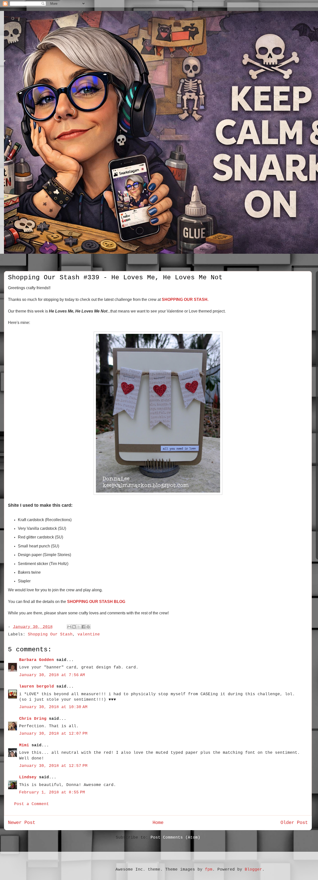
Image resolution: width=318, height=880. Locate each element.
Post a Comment (31, 804)
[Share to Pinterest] (88, 626)
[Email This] (69, 626)
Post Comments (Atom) (175, 837)
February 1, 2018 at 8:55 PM (52, 792)
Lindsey (28, 777)
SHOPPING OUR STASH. (185, 299)
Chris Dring (32, 719)
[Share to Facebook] (83, 626)
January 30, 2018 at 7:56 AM (52, 675)
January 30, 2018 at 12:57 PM (53, 766)
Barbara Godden (36, 660)
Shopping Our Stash (50, 634)
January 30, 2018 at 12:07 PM (53, 733)
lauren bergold (36, 686)
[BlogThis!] (74, 626)
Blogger (253, 869)
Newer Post (21, 822)
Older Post (294, 822)
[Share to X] (78, 626)
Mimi (24, 745)
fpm (208, 869)
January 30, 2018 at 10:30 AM (53, 707)
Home (158, 822)
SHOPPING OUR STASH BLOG (96, 601)
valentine (89, 634)
